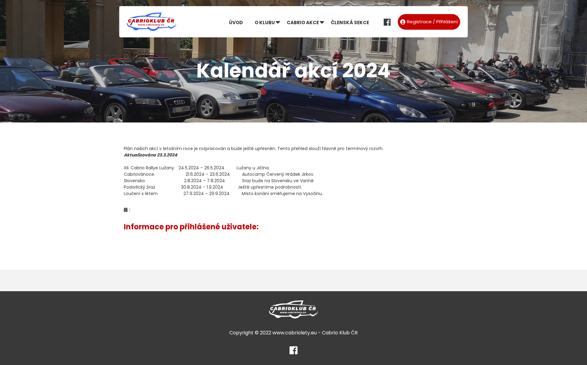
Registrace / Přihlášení (432, 21)
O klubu (265, 22)
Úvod (236, 22)
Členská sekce (350, 22)
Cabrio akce (303, 22)
